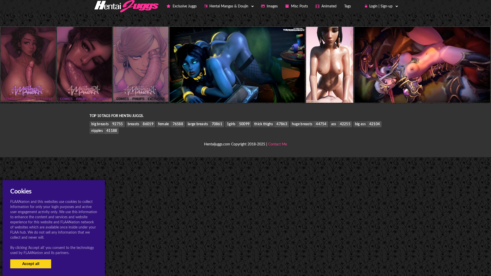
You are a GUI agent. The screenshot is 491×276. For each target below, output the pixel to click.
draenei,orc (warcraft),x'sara (237, 92)
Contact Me (277, 144)
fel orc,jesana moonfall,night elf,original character (422, 92)
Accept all (30, 264)
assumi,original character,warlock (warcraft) (346, 92)
